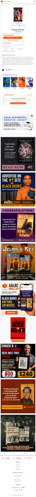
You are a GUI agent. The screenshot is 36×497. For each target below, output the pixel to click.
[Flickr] (21, 490)
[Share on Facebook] (12, 25)
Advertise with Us (18, 476)
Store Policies (18, 469)
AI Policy (18, 467)
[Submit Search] (34, 3)
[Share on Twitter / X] (21, 25)
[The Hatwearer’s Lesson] (29, 82)
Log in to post (30, 94)
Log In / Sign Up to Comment (18, 103)
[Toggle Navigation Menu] (34, 2)
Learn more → (7, 70)
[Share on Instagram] (14, 25)
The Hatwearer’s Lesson (29, 88)
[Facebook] (17, 487)
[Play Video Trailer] (18, 328)
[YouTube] (14, 487)
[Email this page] (24, 25)
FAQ (18, 478)
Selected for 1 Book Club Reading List (8, 51)
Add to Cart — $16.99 (13, 37)
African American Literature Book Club (15, 495)
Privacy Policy (18, 466)
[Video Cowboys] (6, 82)
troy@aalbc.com (18, 479)
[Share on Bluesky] (19, 25)
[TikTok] (14, 490)
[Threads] (21, 487)
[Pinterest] (19, 490)
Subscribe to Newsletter (18, 475)
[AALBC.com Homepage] (6, 1)
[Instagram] (12, 487)
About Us (18, 464)
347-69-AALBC (18, 481)
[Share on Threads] (17, 25)
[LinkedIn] (17, 490)
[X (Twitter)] (19, 487)
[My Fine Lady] (21, 82)
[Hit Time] (14, 82)
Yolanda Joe (19, 31)
